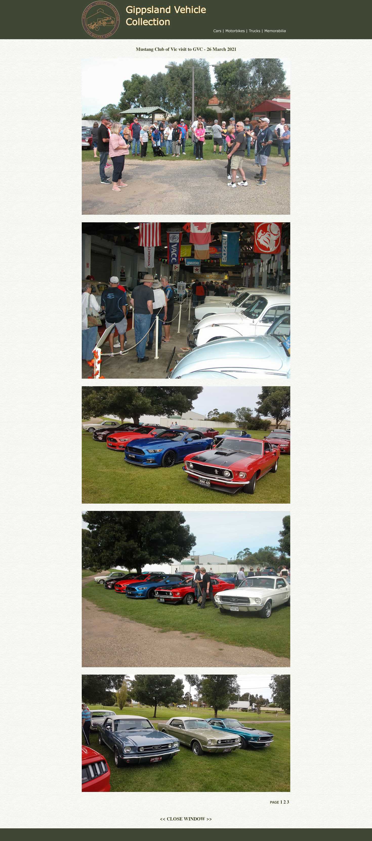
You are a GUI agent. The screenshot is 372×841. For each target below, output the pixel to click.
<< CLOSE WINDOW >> (186, 818)
